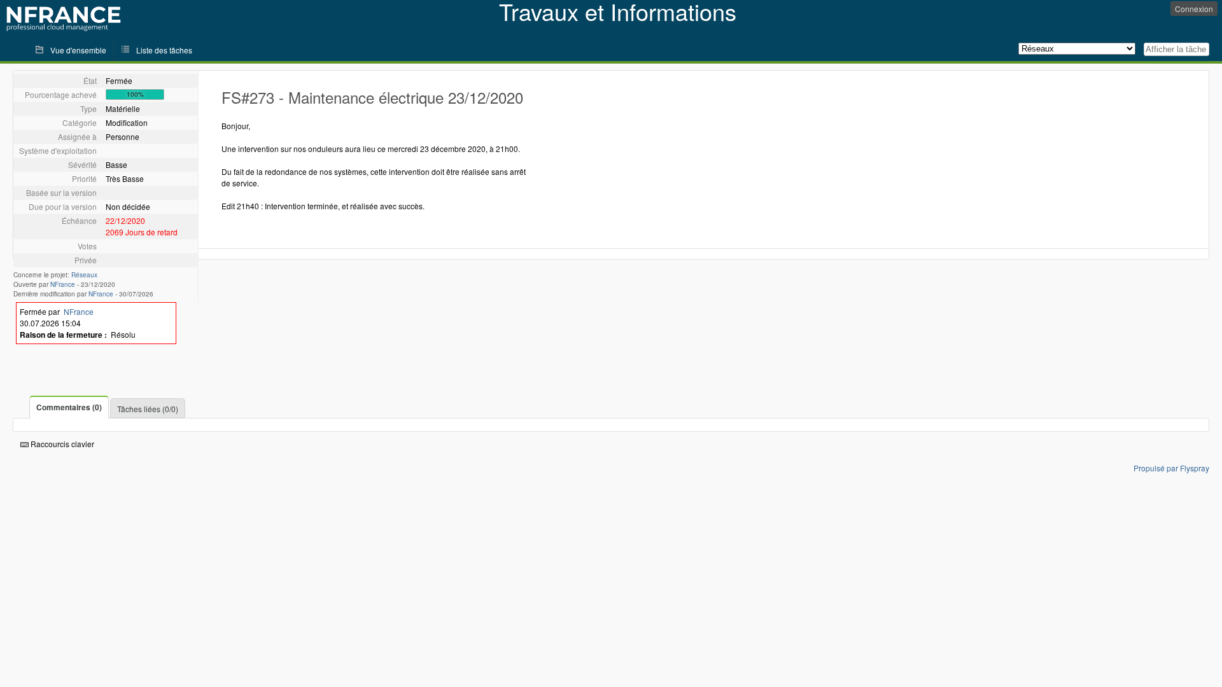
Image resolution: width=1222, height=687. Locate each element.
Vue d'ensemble (78, 50)
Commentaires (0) (69, 407)
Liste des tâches (164, 50)
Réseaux (84, 274)
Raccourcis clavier (61, 443)
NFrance (62, 284)
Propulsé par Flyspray (1171, 467)
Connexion (1194, 8)
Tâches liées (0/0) (147, 408)
